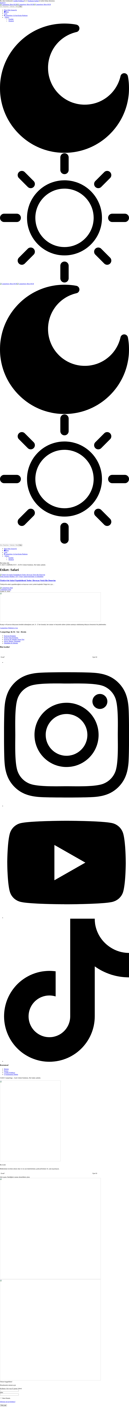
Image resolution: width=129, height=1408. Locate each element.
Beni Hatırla (6, 1398)
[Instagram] (66, 806)
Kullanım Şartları (33, 1)
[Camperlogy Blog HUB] (25, 4)
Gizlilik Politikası (18, 1)
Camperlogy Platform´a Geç (9, 628)
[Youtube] (66, 918)
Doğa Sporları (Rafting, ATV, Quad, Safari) (14, 576)
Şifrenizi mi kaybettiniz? (7, 1402)
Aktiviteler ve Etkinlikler (35, 576)
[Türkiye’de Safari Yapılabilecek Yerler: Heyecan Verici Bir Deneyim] (22, 575)
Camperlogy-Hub (5, 589)
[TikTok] (66, 1061)
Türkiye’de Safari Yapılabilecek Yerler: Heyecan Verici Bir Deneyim (28, 580)
